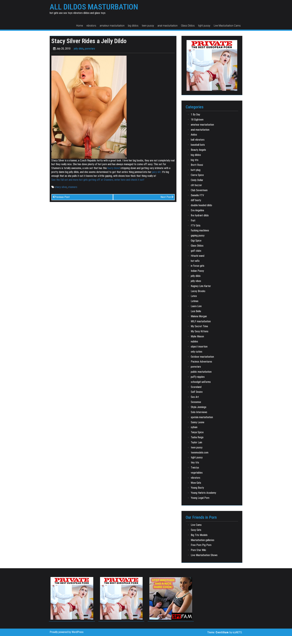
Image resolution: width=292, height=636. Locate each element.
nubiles (194, 341)
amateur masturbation (112, 25)
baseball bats (198, 144)
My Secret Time (199, 326)
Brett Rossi (197, 164)
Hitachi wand (197, 255)
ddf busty (196, 200)
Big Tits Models (199, 535)
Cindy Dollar (197, 180)
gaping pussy (197, 235)
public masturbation (201, 371)
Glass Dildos (188, 25)
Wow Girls (196, 482)
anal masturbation (167, 25)
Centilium (222, 632)
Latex (194, 296)
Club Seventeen (199, 190)
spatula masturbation (202, 417)
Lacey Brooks (198, 291)
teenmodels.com (199, 452)
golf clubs (196, 250)
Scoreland (196, 387)
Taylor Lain (196, 442)
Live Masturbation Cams (227, 25)
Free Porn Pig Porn (201, 545)
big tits (194, 160)
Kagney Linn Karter (201, 286)
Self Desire (197, 391)
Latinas (194, 301)
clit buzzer (196, 185)
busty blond (113, 168)
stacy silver (61, 187)
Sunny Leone (197, 422)
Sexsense (196, 402)
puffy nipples (198, 376)
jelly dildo (79, 48)
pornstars (90, 48)
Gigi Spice (196, 240)
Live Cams (196, 524)
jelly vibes (196, 281)
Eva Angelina (197, 210)
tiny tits (195, 462)
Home (79, 25)
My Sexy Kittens (199, 331)
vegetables (197, 472)
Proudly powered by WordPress (66, 632)
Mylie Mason (197, 336)
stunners (72, 187)
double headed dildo (201, 205)
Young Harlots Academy (203, 492)
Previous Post (62, 197)
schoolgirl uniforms (201, 381)
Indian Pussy (197, 270)
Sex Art (195, 397)
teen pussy (148, 25)
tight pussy (204, 25)
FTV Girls (195, 225)
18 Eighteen (197, 119)
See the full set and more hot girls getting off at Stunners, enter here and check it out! (97, 179)
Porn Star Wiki (198, 550)
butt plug (195, 170)
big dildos (133, 25)
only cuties (196, 351)
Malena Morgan (199, 316)
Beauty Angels (198, 149)
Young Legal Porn (200, 497)
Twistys (195, 467)
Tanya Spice (197, 432)
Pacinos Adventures (201, 361)
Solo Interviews (199, 412)
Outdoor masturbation (202, 356)
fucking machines (200, 230)
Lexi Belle (196, 311)
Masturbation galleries (202, 540)
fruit (193, 220)
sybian (194, 427)
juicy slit (156, 172)
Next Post (166, 197)
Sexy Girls (196, 530)
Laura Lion (196, 306)
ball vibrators (197, 139)
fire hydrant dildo (200, 215)
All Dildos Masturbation (94, 7)
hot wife (195, 260)
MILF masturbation (201, 321)
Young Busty (197, 487)
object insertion (199, 346)
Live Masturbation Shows (204, 555)
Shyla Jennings (198, 407)
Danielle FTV (197, 195)
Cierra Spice (197, 175)
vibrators (91, 25)
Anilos (194, 134)
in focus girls (197, 265)
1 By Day (195, 114)
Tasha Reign (197, 437)
